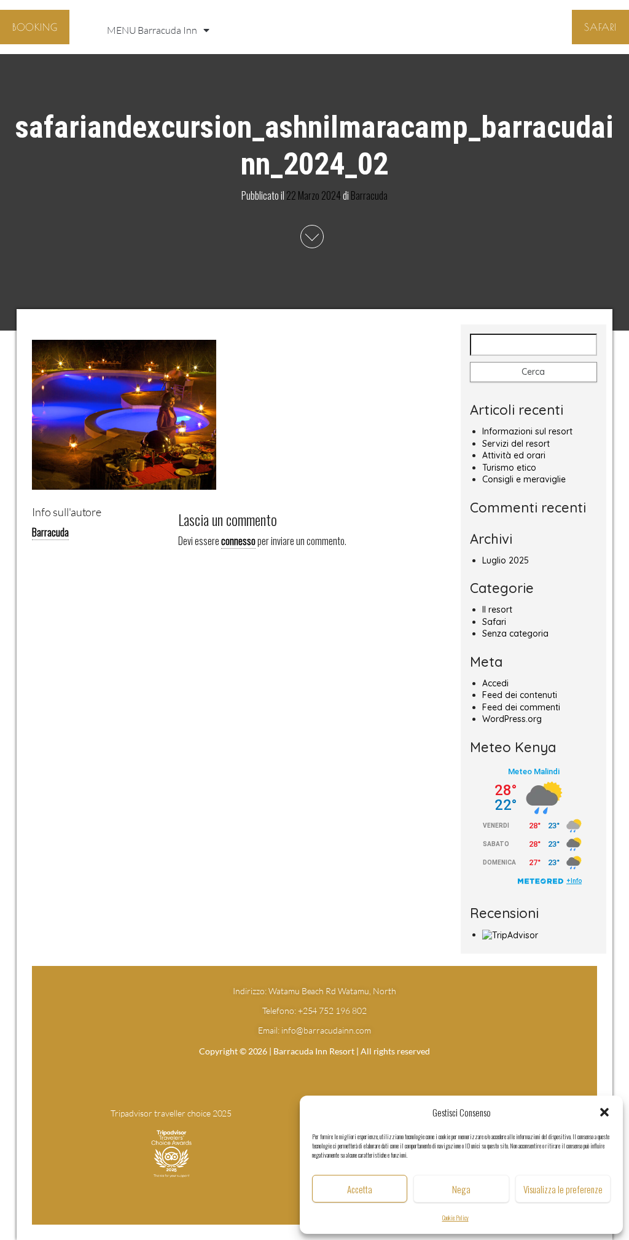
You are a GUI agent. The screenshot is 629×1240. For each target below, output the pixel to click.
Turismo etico (509, 467)
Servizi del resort (516, 443)
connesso (238, 540)
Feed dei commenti (521, 707)
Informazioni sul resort (527, 431)
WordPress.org (512, 718)
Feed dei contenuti (519, 694)
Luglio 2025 (505, 560)
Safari (494, 621)
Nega (461, 1189)
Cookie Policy (455, 1217)
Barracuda (369, 194)
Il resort (497, 609)
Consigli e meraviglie (524, 479)
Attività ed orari (513, 455)
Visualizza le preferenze (563, 1189)
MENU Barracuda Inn (152, 30)
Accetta (359, 1189)
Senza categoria (515, 633)
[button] (604, 1112)
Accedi (495, 683)
